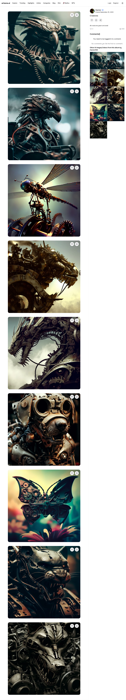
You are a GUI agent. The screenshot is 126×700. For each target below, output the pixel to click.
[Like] (72, 15)
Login (109, 3)
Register (116, 3)
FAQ (59, 3)
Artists (39, 3)
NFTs (73, 3)
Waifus (67, 3)
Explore (14, 3)
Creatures (94, 16)
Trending (22, 3)
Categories (46, 3)
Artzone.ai (6, 3)
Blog (54, 3)
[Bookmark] (77, 15)
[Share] (100, 20)
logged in (108, 39)
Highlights (31, 3)
